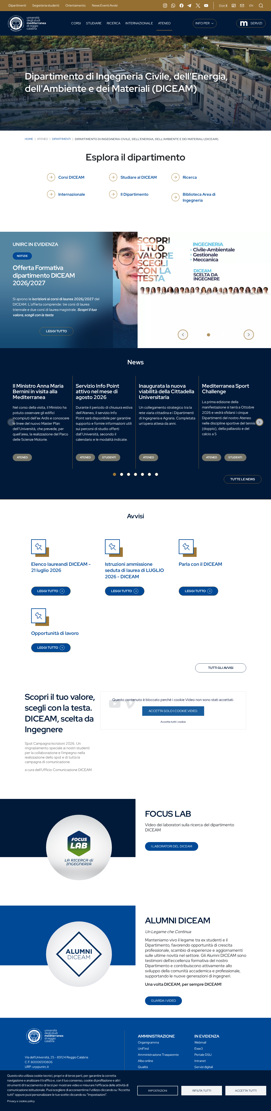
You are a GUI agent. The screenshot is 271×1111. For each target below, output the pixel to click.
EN (251, 5)
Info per (202, 23)
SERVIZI (256, 23)
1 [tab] (208, 334)
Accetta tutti (246, 1090)
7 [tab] (156, 474)
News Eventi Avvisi (104, 5)
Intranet (200, 1061)
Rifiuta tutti (201, 1090)
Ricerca (113, 23)
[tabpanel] (135, 290)
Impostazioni (157, 1090)
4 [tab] (135, 474)
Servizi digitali (203, 1067)
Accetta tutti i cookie (173, 722)
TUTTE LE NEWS (242, 479)
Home (29, 139)
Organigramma (148, 1042)
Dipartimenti (17, 5)
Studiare (94, 23)
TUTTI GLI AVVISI (220, 668)
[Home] (27, 23)
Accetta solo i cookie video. (173, 711)
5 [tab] (142, 474)
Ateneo (164, 23)
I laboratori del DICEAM (171, 846)
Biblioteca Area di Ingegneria (199, 197)
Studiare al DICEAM (139, 177)
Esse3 (198, 1048)
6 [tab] (149, 474)
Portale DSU (202, 1055)
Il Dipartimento (134, 194)
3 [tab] (222, 334)
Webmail (200, 1042)
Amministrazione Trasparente (158, 1055)
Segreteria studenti (45, 5)
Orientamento (75, 5)
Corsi (76, 23)
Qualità (143, 1067)
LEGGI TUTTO (59, 332)
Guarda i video (163, 1001)
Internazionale (139, 23)
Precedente (183, 335)
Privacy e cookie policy (21, 1101)
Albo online (145, 1061)
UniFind (143, 1048)
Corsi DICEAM (71, 177)
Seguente (249, 335)
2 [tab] (215, 334)
